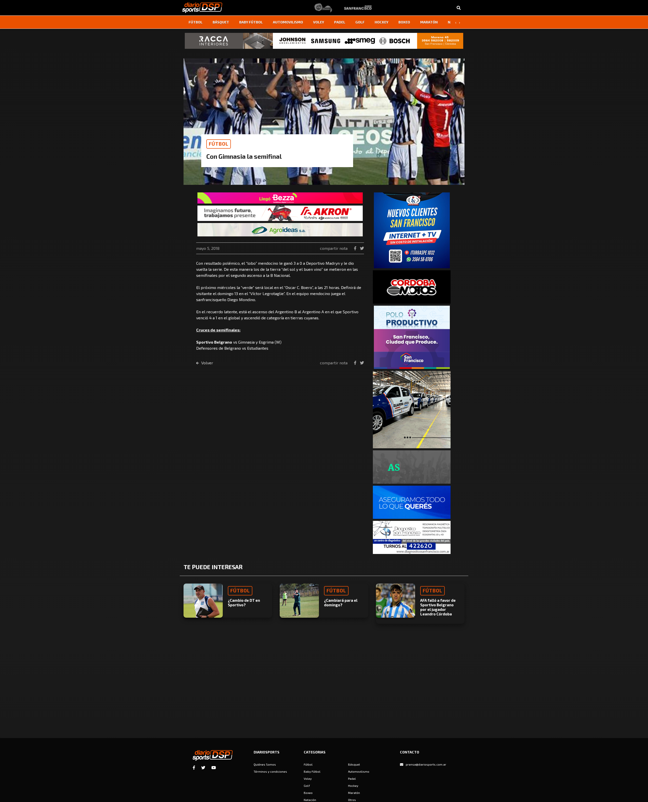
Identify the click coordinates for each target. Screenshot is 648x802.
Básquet (221, 22)
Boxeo (404, 22)
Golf (359, 22)
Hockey (381, 22)
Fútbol (195, 22)
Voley (318, 22)
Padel (339, 22)
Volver (206, 362)
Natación (310, 799)
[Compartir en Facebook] (355, 248)
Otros (352, 799)
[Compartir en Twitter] (362, 248)
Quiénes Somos (265, 764)
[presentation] (455, 22)
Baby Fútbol (251, 22)
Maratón (429, 22)
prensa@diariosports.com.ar (426, 764)
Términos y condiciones (270, 771)
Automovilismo (288, 22)
